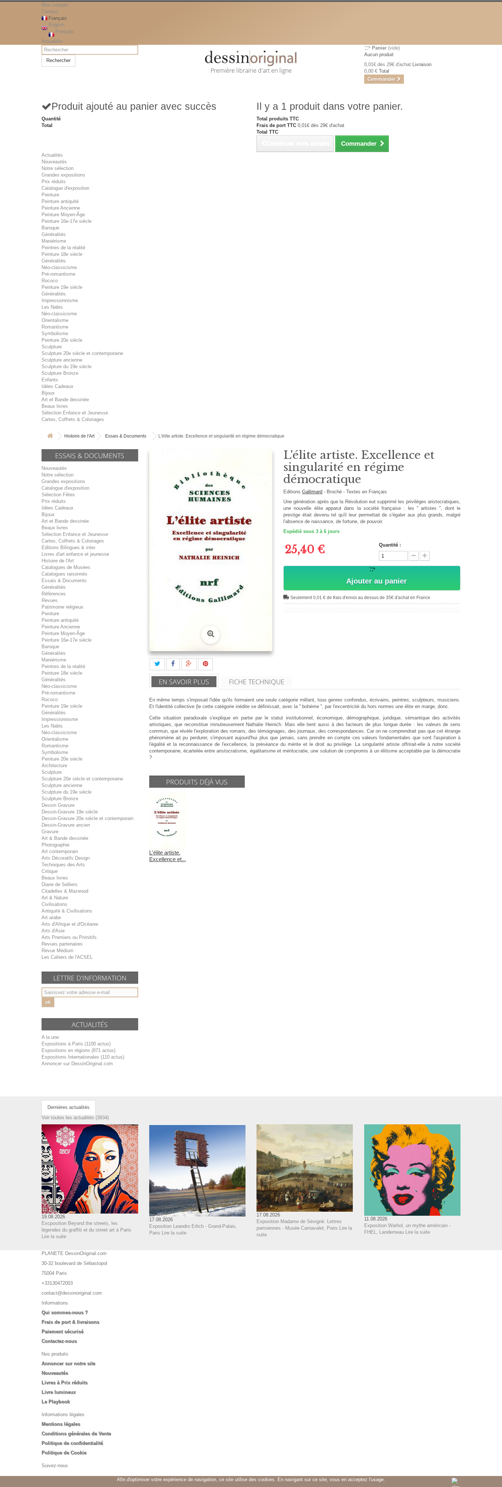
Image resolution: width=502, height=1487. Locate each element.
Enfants (50, 379)
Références (54, 593)
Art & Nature (55, 897)
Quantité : (390, 545)
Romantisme (55, 327)
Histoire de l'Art (79, 436)
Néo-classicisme (59, 267)
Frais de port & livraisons (70, 1322)
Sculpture (52, 346)
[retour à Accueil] (50, 436)
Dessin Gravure (58, 805)
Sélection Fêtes (58, 494)
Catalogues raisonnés (64, 574)
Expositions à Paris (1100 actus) (76, 1044)
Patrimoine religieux (62, 607)
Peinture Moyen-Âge (63, 214)
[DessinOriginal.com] (251, 58)
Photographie (55, 845)
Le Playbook (56, 1401)
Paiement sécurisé (62, 1331)
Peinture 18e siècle (62, 254)
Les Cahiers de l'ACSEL (67, 957)
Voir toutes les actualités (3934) (75, 1117)
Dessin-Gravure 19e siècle (70, 812)
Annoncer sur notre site (68, 1363)
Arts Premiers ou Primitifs (69, 937)
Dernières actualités (68, 1107)
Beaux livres (55, 406)
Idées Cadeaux (57, 386)
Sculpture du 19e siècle (67, 366)
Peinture (50, 194)
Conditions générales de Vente (76, 1433)
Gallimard (312, 491)
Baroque (50, 228)
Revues (50, 600)
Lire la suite (54, 1236)
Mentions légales (61, 1424)
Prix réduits (54, 181)
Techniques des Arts (63, 864)
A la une (50, 1037)
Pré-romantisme (58, 274)
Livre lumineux (59, 1392)
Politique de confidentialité (72, 1443)
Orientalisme (55, 320)
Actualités (52, 41)
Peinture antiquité (60, 201)
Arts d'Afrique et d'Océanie (70, 924)
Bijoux (48, 393)
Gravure (50, 831)
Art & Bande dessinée (65, 838)
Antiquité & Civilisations (67, 911)
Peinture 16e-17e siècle (67, 221)
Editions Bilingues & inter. (69, 547)
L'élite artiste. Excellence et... (167, 855)
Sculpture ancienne (62, 360)
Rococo (50, 280)
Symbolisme (55, 333)
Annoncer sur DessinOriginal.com (77, 1063)
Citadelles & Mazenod (65, 891)
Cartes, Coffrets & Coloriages (73, 419)
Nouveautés (54, 161)
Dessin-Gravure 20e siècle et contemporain (87, 818)
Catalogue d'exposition (65, 188)
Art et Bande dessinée (65, 399)
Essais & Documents (125, 436)
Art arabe (51, 917)
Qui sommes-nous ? (65, 1312)
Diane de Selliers (60, 884)
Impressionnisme (60, 300)
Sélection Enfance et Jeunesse (75, 413)
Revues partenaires (62, 944)
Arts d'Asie (53, 930)
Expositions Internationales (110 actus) (83, 1057)
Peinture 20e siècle (62, 340)
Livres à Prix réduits (64, 1382)
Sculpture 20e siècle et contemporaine (82, 353)
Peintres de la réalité (63, 247)
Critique (50, 871)
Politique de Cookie (64, 1452)
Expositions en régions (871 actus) (78, 1050)
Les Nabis (52, 307)
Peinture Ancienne (61, 208)
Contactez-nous (59, 1341)
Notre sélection (57, 168)
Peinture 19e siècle (62, 287)
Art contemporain (60, 851)
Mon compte (55, 5)
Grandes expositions (63, 175)
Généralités (54, 234)
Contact (50, 11)
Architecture (54, 765)
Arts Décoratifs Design (66, 858)
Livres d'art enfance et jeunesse (75, 554)
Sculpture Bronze (60, 373)
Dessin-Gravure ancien (66, 825)
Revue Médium (57, 950)
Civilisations (54, 904)
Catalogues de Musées (66, 567)
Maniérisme (54, 241)
